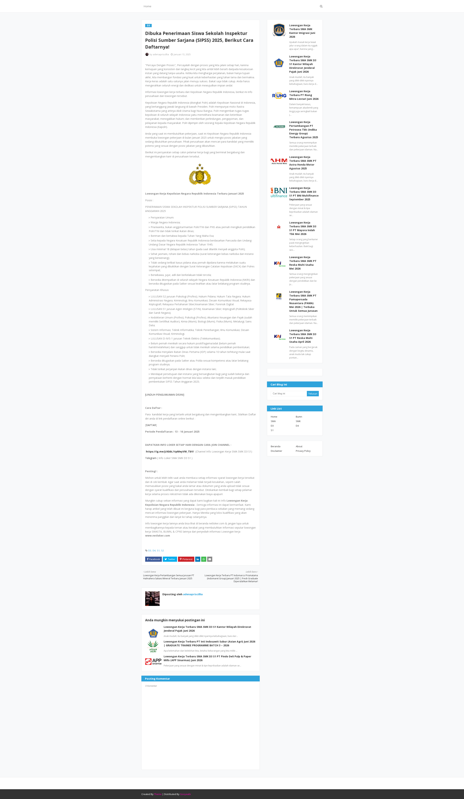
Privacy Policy (303, 450)
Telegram (151, 458)
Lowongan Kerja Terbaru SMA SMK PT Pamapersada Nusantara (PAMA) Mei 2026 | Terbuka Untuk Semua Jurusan (303, 301)
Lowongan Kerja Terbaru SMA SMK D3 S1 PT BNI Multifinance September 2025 (304, 193)
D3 (149, 550)
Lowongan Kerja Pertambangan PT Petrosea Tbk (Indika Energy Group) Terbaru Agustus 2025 (303, 129)
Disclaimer (276, 450)
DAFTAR (151, 425)
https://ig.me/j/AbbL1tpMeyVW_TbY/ (170, 451)
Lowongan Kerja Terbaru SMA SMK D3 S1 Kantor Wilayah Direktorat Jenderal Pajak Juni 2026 (302, 64)
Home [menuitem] (147, 6)
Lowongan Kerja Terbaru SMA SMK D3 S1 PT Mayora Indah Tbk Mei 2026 (302, 228)
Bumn (299, 416)
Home (274, 416)
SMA (273, 421)
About (299, 446)
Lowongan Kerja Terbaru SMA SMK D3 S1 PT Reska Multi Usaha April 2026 (302, 336)
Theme (158, 794)
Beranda (275, 446)
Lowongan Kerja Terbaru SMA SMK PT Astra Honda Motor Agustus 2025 (302, 162)
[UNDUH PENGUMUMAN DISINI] (164, 394)
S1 (158, 550)
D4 (154, 550)
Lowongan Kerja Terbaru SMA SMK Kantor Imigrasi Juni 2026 (302, 31)
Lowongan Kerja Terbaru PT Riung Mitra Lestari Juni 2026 (303, 95)
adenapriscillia (161, 54)
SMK (298, 421)
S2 (162, 550)
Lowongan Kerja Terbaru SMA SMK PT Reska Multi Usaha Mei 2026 (302, 262)
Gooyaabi (185, 794)
